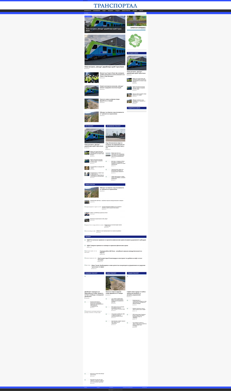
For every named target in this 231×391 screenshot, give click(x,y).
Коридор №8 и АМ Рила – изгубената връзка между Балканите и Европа (106, 200)
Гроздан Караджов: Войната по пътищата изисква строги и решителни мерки (111, 207)
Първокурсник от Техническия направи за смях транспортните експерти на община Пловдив (139, 302)
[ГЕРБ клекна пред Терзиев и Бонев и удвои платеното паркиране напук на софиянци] (129, 316)
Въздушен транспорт (91, 273)
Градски (117, 10)
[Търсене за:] (140, 13)
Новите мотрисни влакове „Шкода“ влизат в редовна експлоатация (111, 86)
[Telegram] (230, 2)
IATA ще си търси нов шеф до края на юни (97, 374)
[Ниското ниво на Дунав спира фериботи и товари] (92, 103)
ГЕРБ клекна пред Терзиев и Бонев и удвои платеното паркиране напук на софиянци (139, 316)
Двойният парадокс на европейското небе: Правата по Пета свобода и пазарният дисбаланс (94, 294)
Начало (85, 387)
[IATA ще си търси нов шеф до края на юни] (87, 375)
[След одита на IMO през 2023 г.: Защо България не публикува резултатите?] (108, 315)
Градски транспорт (133, 273)
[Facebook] (225, 2)
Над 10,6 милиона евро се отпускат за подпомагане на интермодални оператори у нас (115, 145)
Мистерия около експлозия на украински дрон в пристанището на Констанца (118, 308)
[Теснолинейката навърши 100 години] (87, 168)
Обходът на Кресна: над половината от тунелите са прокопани (112, 113)
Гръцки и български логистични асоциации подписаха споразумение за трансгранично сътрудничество (96, 304)
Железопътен (87, 10)
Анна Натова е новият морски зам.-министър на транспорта (118, 322)
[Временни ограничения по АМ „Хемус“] (87, 220)
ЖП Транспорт (89, 126)
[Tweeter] (228, 2)
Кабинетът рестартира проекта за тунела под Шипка (108, 230)
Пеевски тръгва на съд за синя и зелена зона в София (139, 309)
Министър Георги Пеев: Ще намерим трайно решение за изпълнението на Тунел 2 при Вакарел (112, 74)
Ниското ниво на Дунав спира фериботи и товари (110, 100)
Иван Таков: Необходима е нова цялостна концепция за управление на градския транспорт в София (118, 266)
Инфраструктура (126, 10)
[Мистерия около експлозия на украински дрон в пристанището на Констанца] (108, 308)
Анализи (135, 10)
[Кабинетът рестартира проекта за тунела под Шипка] (90, 231)
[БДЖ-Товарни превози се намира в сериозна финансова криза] (85, 245)
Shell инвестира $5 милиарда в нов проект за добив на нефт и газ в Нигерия (120, 259)
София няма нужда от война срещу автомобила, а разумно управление (118, 177)
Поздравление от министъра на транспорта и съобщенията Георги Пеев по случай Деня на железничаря (97, 174)
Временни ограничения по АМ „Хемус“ (99, 218)
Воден (104, 10)
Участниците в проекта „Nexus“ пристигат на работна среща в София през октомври (139, 324)
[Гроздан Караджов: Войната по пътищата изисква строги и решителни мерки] (93, 206)
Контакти (111, 387)
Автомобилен (96, 10)
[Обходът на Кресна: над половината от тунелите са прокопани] (92, 117)
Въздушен (110, 10)
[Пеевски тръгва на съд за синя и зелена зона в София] (129, 309)
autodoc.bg (144, 387)
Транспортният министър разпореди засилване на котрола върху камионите (117, 170)
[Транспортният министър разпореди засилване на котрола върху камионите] (108, 170)
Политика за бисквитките (128, 387)
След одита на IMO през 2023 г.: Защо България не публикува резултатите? (118, 315)
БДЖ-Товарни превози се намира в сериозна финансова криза (107, 245)
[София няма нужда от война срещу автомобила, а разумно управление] (108, 178)
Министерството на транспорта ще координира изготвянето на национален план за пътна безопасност (117, 154)
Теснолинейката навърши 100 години (97, 167)
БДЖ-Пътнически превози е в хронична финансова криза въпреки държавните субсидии (116, 240)
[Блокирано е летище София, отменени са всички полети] (94, 312)
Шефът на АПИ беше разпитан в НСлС (98, 212)
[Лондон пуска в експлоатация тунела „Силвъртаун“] (94, 225)
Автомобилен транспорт (114, 126)
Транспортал (110, 389)
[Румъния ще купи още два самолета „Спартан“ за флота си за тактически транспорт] (87, 381)
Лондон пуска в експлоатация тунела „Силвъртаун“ (113, 225)
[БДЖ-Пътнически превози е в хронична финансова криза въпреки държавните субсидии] (85, 239)
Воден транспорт (111, 273)
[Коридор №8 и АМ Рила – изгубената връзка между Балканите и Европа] (87, 202)
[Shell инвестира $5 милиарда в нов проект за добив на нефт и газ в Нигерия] (90, 258)
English (141, 10)
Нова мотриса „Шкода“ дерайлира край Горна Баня (103, 30)
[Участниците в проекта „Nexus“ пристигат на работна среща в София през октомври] (129, 324)
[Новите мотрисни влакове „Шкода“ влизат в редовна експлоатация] (92, 90)
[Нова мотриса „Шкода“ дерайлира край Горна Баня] (105, 24)
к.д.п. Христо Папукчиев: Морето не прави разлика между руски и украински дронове (117, 300)
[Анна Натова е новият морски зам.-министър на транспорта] (108, 322)
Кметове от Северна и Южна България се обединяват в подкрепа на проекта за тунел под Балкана (118, 163)
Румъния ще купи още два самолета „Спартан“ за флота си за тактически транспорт (97, 380)
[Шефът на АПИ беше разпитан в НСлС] (87, 214)
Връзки (98, 387)
